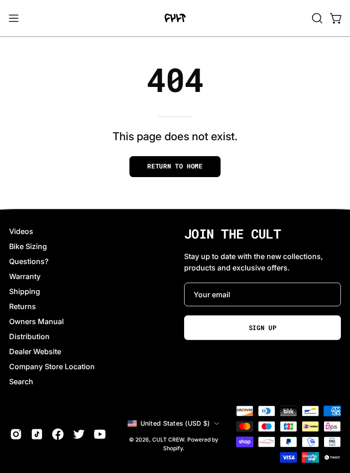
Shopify (173, 448)
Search (21, 381)
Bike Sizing (28, 246)
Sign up (263, 328)
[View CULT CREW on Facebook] (58, 434)
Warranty (25, 276)
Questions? (28, 261)
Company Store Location (52, 366)
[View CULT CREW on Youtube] (100, 434)
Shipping (24, 291)
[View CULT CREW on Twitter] (79, 434)
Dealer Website (35, 351)
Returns (22, 306)
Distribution (29, 336)
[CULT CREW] (175, 18)
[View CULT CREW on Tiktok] (37, 434)
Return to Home (175, 166)
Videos (21, 231)
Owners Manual (36, 321)
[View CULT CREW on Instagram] (16, 434)
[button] (316, 18)
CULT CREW (168, 439)
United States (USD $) (175, 423)
